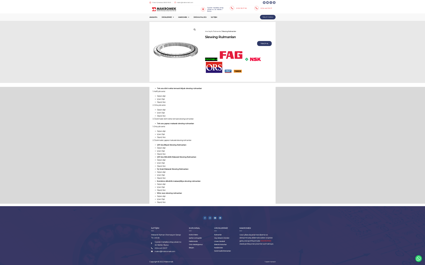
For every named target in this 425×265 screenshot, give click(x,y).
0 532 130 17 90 (241, 8)
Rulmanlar (217, 31)
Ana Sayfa (208, 31)
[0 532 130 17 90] (232, 8)
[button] (195, 30)
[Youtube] (215, 218)
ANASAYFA (153, 17)
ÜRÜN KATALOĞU (200, 17)
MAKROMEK (182, 17)
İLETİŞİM (214, 17)
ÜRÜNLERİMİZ (167, 17)
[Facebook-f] (205, 218)
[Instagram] (270, 2)
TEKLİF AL (264, 43)
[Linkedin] (274, 2)
